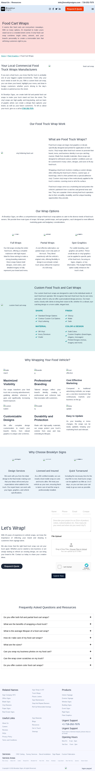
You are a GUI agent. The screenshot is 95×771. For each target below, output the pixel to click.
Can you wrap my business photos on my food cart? (28, 651)
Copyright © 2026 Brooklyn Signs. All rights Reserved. (19, 768)
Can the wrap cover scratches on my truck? (24, 658)
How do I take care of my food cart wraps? (23, 638)
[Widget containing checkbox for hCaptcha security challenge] (73, 566)
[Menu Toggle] (93, 9)
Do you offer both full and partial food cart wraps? (26, 617)
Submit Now (58, 576)
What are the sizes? (13, 645)
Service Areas (8, 758)
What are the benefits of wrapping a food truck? (25, 624)
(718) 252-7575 (27, 108)
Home (3, 56)
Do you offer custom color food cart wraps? (23, 665)
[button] (47, 617)
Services (6, 754)
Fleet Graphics (13, 56)
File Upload (57, 536)
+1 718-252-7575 (71, 724)
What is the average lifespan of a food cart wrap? (26, 631)
